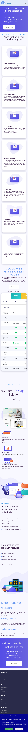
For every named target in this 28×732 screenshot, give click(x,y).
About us (3, 697)
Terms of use (4, 710)
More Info (14, 286)
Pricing (2, 699)
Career (2, 701)
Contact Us (3, 703)
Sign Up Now (9, 27)
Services (3, 691)
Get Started (14, 663)
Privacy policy (4, 712)
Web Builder (4, 674)
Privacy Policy (18, 718)
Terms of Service (5, 719)
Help (2, 689)
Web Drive (3, 677)
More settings (19, 729)
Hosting (3, 679)
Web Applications (5, 681)
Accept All (9, 729)
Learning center (4, 687)
